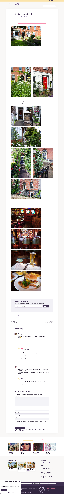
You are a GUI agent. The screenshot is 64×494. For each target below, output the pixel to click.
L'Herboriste (48, 468)
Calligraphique (49, 472)
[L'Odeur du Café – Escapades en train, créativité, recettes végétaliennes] (13, 4)
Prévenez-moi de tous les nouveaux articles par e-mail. (24, 425)
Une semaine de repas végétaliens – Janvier (30, 469)
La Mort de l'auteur (36, 452)
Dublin (20, 315)
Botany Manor (11, 452)
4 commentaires (30, 16)
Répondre (25, 334)
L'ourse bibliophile (43, 472)
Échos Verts (42, 469)
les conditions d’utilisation (20, 309)
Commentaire (17, 396)
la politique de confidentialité (28, 309)
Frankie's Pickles (43, 473)
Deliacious (51, 468)
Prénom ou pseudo (18, 408)
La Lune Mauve (43, 468)
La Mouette (42, 477)
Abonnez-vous (46, 306)
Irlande (17, 315)
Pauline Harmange (48, 469)
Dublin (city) (23, 315)
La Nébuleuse (43, 467)
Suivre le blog (45, 0)
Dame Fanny (53, 473)
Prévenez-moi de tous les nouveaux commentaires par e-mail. (25, 423)
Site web (16, 417)
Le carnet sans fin (49, 476)
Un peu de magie (11, 468)
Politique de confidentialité (11, 492)
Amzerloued (53, 469)
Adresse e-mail (17, 412)
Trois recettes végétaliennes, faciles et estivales (22, 469)
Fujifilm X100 (32, 49)
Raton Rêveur (48, 473)
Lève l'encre (42, 471)
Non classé (17, 16)
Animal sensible (47, 471)
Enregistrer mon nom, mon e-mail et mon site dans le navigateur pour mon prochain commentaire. (31, 421)
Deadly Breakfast (43, 476)
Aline (22, 348)
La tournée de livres (48, 467)
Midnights (22, 452)
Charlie (19, 333)
